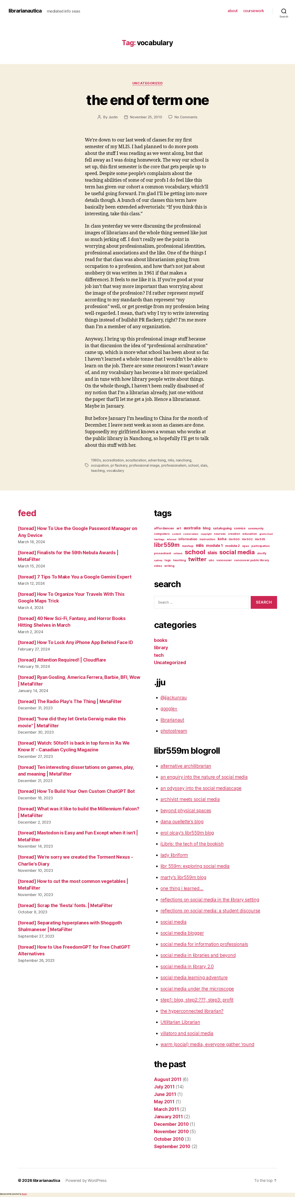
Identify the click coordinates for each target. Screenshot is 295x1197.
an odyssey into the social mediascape (200, 788)
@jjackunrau (173, 697)
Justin (113, 117)
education (249, 533)
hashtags (159, 539)
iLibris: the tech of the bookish (192, 844)
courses (220, 533)
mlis (171, 460)
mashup (187, 546)
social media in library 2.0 (187, 966)
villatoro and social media (186, 1033)
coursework (253, 10)
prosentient (162, 553)
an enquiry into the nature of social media (204, 777)
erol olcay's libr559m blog (187, 832)
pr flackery (119, 465)
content (176, 534)
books (160, 640)
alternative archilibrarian (185, 766)
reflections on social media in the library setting (209, 899)
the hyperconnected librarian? (192, 1011)
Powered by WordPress (86, 1180)
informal (171, 539)
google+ (169, 708)
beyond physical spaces (185, 810)
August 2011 (167, 1079)
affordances (164, 528)
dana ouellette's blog (181, 821)
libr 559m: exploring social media (195, 866)
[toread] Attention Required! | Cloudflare (62, 660)
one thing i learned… (181, 888)
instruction (207, 539)
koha (222, 539)
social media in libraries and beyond (198, 955)
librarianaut (172, 720)
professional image (144, 465)
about (233, 10)
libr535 (260, 539)
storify (261, 553)
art (178, 528)
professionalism (173, 465)
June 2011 (165, 1094)
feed (27, 513)
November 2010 (171, 1131)
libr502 (247, 539)
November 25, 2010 (146, 117)
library (161, 647)
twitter (197, 559)
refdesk (177, 553)
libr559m (167, 544)
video (158, 565)
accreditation (113, 460)
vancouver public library (251, 560)
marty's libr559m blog (183, 877)
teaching (98, 470)
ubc (211, 560)
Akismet (24, 1194)
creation (234, 533)
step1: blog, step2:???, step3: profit (196, 1000)
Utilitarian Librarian (180, 1022)
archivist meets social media (190, 799)
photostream (173, 731)
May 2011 (164, 1101)
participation (260, 546)
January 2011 (168, 1116)
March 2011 (166, 1109)
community (256, 528)
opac (245, 546)
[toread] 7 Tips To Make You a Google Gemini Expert (75, 577)
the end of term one (147, 100)
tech (159, 655)
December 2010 (171, 1124)
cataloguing (222, 528)
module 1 (214, 545)
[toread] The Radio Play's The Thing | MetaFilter (70, 701)
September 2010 (172, 1146)
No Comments (185, 117)
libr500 (234, 539)
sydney (158, 560)
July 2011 (164, 1086)
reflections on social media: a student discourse (210, 910)
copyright (206, 534)
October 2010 (169, 1139)
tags (168, 560)
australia (192, 527)
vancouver (224, 560)
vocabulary (115, 470)
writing (169, 565)
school (193, 465)
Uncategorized (147, 83)
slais (203, 465)
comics (239, 528)
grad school (266, 534)
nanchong (183, 460)
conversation (190, 534)
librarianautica (25, 10)
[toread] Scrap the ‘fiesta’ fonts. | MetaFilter (65, 905)
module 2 (232, 546)
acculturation (135, 460)
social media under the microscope (197, 988)
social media (237, 552)
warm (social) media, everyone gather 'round (207, 1044)
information (187, 539)
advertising (157, 460)
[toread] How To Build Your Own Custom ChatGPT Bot (76, 791)
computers (162, 533)
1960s (96, 460)
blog (207, 528)
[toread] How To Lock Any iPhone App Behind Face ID (75, 642)
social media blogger (182, 933)
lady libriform (174, 855)
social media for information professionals (204, 944)
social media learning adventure (194, 977)
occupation (100, 465)
